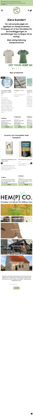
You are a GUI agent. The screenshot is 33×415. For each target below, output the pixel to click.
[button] (31, 10)
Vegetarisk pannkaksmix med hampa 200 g (8, 160)
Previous (2, 163)
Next (31, 163)
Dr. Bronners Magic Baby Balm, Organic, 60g (6, 92)
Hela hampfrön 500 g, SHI (25, 159)
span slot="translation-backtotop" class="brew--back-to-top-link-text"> (32, 414)
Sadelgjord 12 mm (19, 90)
